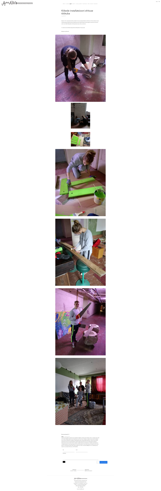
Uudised (67, 3)
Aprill (71, 3)
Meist (64, 3)
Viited (89, 3)
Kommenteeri (64, 453)
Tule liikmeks (84, 3)
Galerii (73, 3)
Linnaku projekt (78, 3)
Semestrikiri (95, 3)
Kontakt (91, 3)
